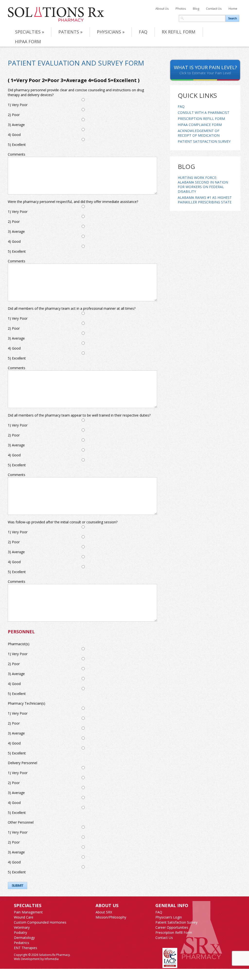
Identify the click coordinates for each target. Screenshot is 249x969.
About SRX (104, 912)
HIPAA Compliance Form (200, 124)
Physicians (110, 32)
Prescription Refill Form (201, 118)
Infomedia (51, 959)
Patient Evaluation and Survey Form (76, 62)
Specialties (29, 32)
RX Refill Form (178, 32)
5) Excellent (17, 144)
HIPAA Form (28, 41)
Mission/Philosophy (111, 917)
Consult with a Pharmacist (203, 112)
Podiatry (20, 932)
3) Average (16, 124)
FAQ (143, 32)
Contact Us (214, 8)
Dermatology (24, 937)
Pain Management (28, 912)
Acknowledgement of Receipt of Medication (199, 133)
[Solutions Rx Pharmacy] (56, 14)
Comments (16, 154)
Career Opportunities (171, 927)
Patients (70, 32)
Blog (196, 8)
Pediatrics (21, 942)
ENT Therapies (25, 947)
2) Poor (14, 114)
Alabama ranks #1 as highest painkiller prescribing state (205, 199)
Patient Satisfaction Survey (204, 141)
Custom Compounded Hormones (40, 922)
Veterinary (22, 927)
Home (233, 8)
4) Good (14, 134)
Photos (181, 8)
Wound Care (23, 917)
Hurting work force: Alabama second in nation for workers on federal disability (203, 184)
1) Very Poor (17, 104)
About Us (162, 8)
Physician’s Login (168, 917)
